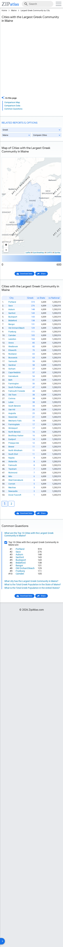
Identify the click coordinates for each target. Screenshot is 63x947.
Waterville (12, 461)
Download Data (26, 274)
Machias (12, 487)
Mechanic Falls (14, 421)
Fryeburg (12, 332)
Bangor (11, 324)
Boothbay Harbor (15, 435)
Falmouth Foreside (16, 391)
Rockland (12, 354)
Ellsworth (12, 350)
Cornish (11, 484)
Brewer (11, 447)
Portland (12, 302)
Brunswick (12, 358)
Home (4, 10)
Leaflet (28, 252)
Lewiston (12, 339)
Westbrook (13, 346)
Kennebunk (13, 376)
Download (55, 155)
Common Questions (13, 109)
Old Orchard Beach (16, 328)
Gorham (12, 369)
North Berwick (14, 432)
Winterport (13, 428)
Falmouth (12, 465)
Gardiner (12, 365)
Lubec (11, 402)
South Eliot (13, 454)
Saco (10, 306)
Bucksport (12, 317)
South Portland (15, 387)
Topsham (12, 469)
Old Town (12, 395)
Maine (13, 10)
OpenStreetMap (38, 252)
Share (43, 274)
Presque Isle (13, 443)
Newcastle (12, 491)
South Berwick (14, 406)
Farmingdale (14, 424)
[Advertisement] (31, 61)
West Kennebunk (15, 480)
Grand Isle (12, 417)
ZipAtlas (57, 252)
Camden (12, 335)
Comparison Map (12, 102)
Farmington (13, 384)
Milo (10, 476)
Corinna (11, 398)
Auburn (11, 309)
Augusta (12, 413)
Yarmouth (12, 361)
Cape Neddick (14, 372)
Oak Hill (11, 409)
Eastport (12, 439)
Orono (11, 343)
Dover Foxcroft (14, 495)
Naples (11, 458)
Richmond (12, 473)
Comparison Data (12, 105)
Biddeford (12, 320)
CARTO (49, 252)
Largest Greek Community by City (35, 10)
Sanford (11, 313)
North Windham (15, 450)
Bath (10, 380)
